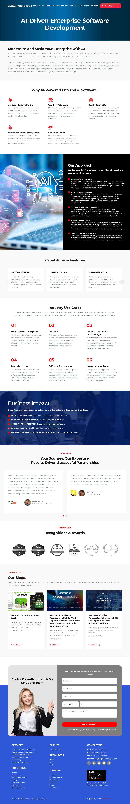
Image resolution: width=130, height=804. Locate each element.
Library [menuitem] (51, 759)
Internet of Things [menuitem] (18, 788)
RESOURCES (84, 6)
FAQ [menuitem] (51, 765)
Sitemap (87, 799)
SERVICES (36, 6)
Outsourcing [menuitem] (53, 780)
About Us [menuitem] (52, 775)
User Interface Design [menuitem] (20, 757)
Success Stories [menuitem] (55, 749)
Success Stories (60, 6)
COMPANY (94, 6)
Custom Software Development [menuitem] (23, 749)
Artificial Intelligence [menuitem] (19, 777)
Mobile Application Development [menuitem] (24, 752)
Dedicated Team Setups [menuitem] (20, 762)
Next (119, 280)
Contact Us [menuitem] (53, 788)
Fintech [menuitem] (14, 780)
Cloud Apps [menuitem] (16, 775)
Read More (15, 645)
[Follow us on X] (99, 763)
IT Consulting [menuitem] (16, 760)
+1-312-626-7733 (99, 750)
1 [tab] (64, 516)
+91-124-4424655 (100, 756)
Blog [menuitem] (51, 762)
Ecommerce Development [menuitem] (22, 755)
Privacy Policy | (96, 799)
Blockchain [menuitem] (16, 785)
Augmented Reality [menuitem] (19, 783)
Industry (74, 6)
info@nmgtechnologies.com (105, 759)
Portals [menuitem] (14, 772)
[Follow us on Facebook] (89, 763)
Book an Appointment (110, 6)
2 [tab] (66, 516)
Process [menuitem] (52, 782)
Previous (11, 280)
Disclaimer (105, 799)
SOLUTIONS (47, 6)
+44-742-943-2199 (98, 753)
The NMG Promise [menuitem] (56, 777)
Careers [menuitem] (52, 785)
